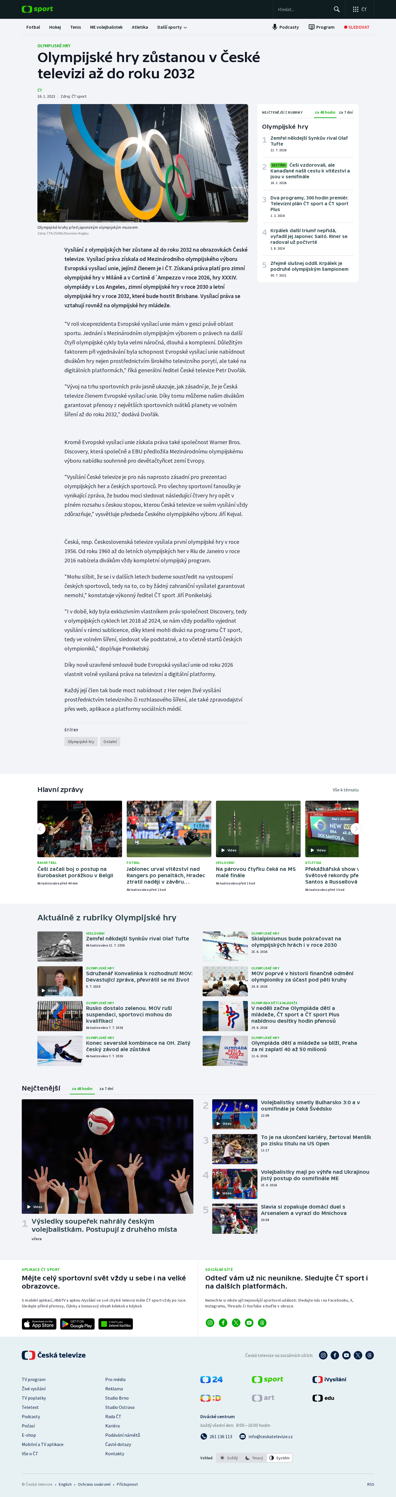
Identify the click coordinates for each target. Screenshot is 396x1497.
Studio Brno (117, 1398)
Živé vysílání (34, 1388)
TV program (34, 1379)
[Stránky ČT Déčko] (210, 1400)
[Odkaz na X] (236, 1322)
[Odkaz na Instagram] (210, 1322)
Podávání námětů (122, 1435)
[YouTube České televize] (346, 1355)
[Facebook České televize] (334, 1355)
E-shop (29, 1435)
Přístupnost (127, 1484)
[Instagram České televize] (323, 1355)
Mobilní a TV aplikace (42, 1444)
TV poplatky (34, 1398)
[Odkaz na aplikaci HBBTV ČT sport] (115, 1324)
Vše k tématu (346, 790)
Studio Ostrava (120, 1407)
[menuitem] (33, 27)
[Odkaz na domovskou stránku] (46, 9)
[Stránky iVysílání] (329, 1381)
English (65, 1484)
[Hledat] (336, 9)
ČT (39, 90)
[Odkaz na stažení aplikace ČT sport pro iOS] (39, 1324)
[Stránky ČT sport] (267, 1381)
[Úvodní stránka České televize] (54, 1355)
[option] (229, 1458)
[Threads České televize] (369, 1355)
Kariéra (112, 1426)
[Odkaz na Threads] (262, 1322)
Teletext (30, 1407)
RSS (370, 1484)
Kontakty (114, 1453)
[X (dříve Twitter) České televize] (358, 1355)
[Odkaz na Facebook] (223, 1322)
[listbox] (254, 1458)
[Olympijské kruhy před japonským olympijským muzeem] (142, 163)
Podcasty (31, 1416)
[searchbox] (303, 9)
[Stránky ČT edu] (323, 1400)
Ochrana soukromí (94, 1484)
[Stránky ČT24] (211, 1381)
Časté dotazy (118, 1444)
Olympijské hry (53, 45)
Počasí (28, 1426)
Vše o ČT (30, 1453)
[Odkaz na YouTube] (249, 1322)
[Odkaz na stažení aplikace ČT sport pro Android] (77, 1324)
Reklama (114, 1388)
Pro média (115, 1379)
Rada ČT (113, 1416)
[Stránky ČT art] (263, 1400)
